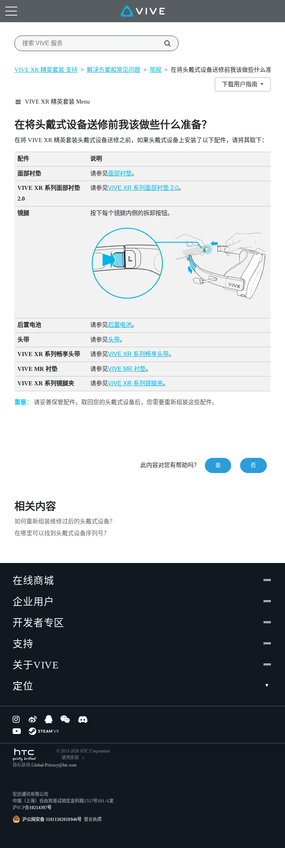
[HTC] (24, 754)
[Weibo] (33, 719)
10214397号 (40, 807)
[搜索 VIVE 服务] (163, 43)
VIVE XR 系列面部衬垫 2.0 (143, 188)
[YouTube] (17, 731)
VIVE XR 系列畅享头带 (138, 354)
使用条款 (70, 757)
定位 (23, 686)
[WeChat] (65, 719)
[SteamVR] (44, 731)
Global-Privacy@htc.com (54, 765)
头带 (114, 339)
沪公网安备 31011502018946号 (52, 819)
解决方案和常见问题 (113, 70)
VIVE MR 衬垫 (127, 369)
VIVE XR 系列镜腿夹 (135, 383)
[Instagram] (17, 719)
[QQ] (49, 719)
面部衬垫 (120, 173)
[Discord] (83, 719)
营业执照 (92, 819)
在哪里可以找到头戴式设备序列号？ (61, 533)
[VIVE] (143, 11)
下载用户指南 (240, 84)
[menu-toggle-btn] (11, 11)
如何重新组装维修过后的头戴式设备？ (64, 521)
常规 (155, 70)
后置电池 (120, 325)
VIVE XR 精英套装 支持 (46, 70)
